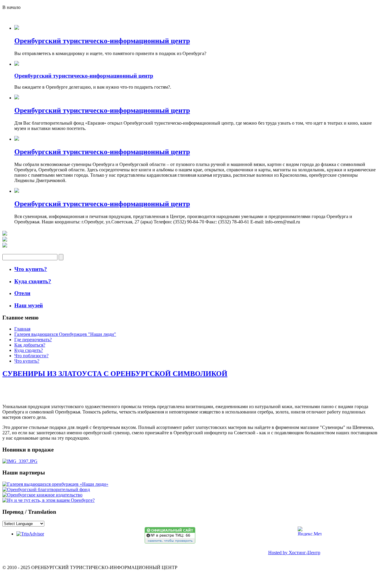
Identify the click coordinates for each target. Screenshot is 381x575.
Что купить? (26, 361)
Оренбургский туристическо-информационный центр (102, 41)
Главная (22, 328)
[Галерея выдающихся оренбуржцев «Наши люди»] (55, 484)
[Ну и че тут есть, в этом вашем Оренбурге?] (48, 500)
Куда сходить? (28, 350)
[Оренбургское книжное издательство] (42, 494)
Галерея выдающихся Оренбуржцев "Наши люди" (65, 334)
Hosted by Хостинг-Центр (294, 552)
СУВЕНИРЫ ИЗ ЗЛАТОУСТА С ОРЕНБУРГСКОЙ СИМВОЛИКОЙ (114, 373)
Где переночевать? (33, 339)
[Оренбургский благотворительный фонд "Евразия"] (46, 489)
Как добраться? (29, 344)
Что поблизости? (31, 355)
